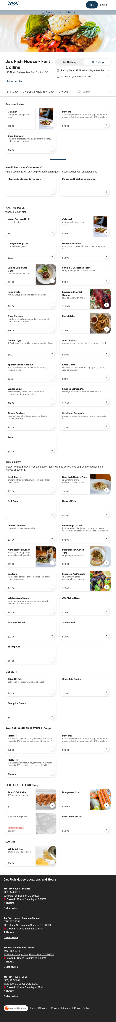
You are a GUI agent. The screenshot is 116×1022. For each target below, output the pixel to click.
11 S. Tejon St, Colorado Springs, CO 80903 (27, 925)
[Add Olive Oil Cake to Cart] (52, 692)
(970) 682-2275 (12, 950)
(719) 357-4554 (12, 921)
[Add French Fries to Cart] (106, 329)
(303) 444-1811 (12, 892)
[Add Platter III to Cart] (52, 773)
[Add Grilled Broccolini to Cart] (106, 256)
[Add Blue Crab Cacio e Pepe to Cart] (106, 490)
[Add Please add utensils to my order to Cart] (52, 192)
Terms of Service (38, 1008)
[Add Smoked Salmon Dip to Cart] (106, 402)
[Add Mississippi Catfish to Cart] (106, 538)
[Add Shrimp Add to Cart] (52, 659)
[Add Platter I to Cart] (106, 124)
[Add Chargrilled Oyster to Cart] (52, 256)
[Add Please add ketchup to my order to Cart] (106, 192)
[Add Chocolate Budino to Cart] (106, 692)
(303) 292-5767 (12, 980)
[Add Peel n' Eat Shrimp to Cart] (52, 805)
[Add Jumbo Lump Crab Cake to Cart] (52, 280)
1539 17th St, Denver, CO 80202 (21, 983)
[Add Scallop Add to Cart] (106, 635)
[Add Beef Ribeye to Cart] (52, 490)
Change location (14, 81)
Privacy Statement (61, 1008)
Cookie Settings (82, 1008)
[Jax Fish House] (13, 3)
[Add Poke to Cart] (52, 450)
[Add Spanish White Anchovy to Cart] (52, 377)
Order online (11, 908)
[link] (39, 92)
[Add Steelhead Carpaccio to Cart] (106, 426)
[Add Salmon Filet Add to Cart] (52, 635)
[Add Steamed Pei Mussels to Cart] (106, 587)
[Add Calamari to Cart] (52, 124)
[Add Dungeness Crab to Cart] (106, 805)
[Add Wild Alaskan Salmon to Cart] (52, 611)
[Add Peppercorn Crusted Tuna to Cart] (106, 562)
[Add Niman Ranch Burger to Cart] (52, 562)
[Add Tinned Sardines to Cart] (52, 426)
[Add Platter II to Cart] (106, 748)
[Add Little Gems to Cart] (106, 377)
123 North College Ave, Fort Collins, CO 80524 (29, 954)
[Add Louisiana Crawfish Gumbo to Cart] (106, 305)
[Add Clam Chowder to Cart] (52, 149)
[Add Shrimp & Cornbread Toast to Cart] (106, 280)
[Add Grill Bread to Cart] (52, 514)
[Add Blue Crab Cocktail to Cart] (106, 829)
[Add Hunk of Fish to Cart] (106, 514)
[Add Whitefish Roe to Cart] (52, 862)
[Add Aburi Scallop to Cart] (106, 353)
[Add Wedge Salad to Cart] (52, 402)
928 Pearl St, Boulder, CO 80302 (21, 895)
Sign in (104, 4)
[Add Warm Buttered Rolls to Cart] (52, 232)
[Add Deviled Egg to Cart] (52, 353)
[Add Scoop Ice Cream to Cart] (52, 716)
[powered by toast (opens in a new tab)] (16, 1008)
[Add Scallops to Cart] (52, 587)
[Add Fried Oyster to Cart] (52, 305)
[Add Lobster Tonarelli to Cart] (52, 538)
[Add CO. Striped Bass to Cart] (106, 611)
